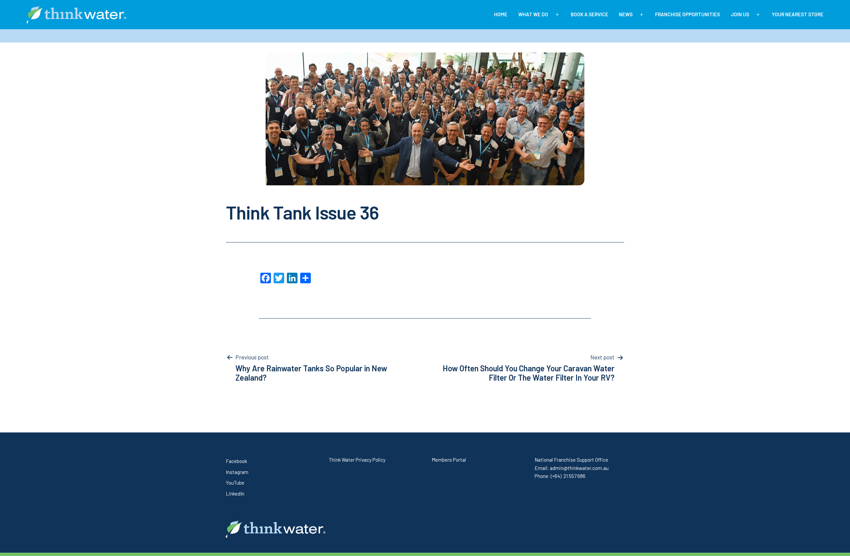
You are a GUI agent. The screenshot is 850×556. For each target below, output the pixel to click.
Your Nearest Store (797, 14)
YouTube (235, 483)
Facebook (236, 461)
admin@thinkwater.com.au (579, 468)
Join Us (740, 14)
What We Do (533, 14)
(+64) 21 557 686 (568, 476)
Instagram (237, 472)
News (626, 14)
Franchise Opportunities (687, 14)
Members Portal (449, 460)
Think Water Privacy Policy (357, 460)
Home (500, 14)
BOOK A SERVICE (589, 14)
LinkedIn (235, 494)
